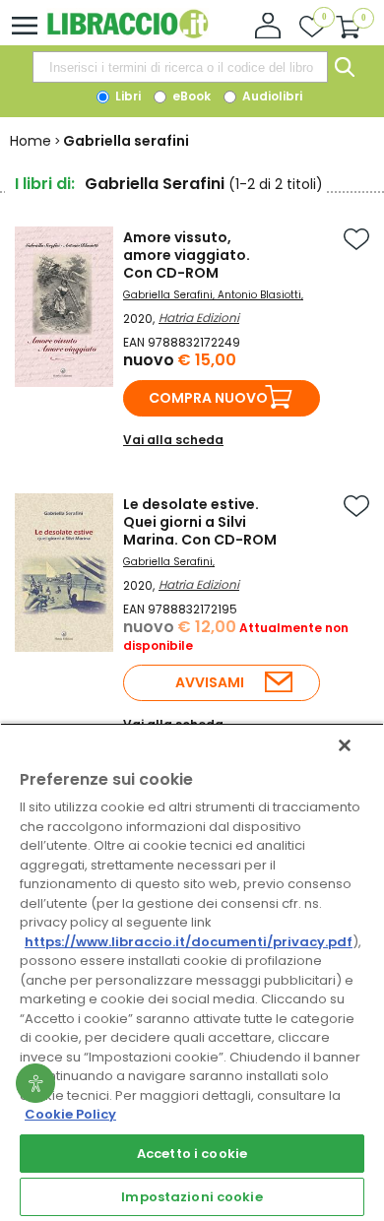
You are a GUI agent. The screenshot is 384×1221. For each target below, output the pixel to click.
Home (30, 141)
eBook (190, 96)
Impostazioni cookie (191, 1197)
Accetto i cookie (192, 1153)
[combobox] (180, 67)
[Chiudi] (345, 745)
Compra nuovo (208, 398)
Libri (126, 96)
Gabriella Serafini (168, 295)
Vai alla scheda (173, 439)
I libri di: (45, 183)
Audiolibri (270, 96)
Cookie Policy (70, 1114)
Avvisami (209, 682)
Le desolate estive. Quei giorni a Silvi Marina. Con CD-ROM (200, 521)
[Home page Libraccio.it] (127, 34)
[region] (192, 972)
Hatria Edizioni (199, 317)
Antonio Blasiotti (259, 295)
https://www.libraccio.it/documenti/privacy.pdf (188, 941)
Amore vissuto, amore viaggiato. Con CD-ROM (186, 255)
